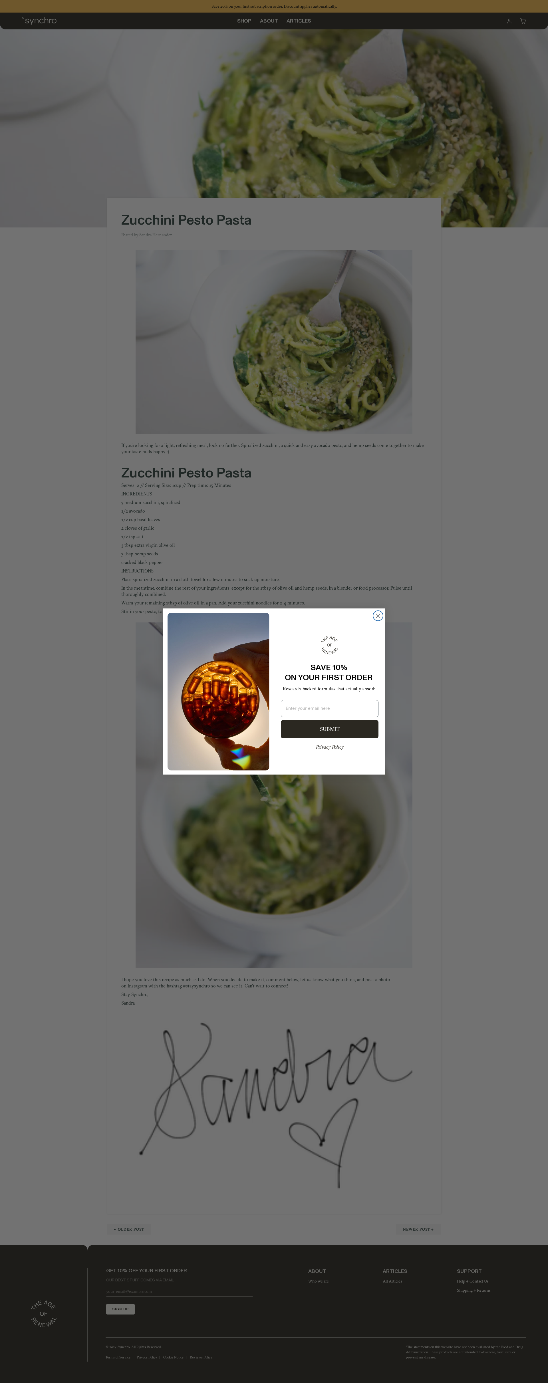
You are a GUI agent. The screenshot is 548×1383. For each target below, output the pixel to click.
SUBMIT (330, 729)
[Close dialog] (378, 616)
